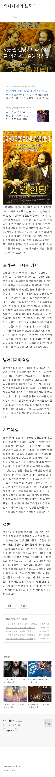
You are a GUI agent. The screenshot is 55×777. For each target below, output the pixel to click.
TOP (49, 767)
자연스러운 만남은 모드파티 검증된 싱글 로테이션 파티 (18, 112)
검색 (42, 6)
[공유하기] (14, 606)
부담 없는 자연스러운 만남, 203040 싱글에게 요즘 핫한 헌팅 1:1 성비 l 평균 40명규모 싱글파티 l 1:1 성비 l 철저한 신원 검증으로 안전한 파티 (18, 117)
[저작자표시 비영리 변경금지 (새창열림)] (34, 606)
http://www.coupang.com (18, 86)
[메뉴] (49, 6)
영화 (8, 618)
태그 (15, 16)
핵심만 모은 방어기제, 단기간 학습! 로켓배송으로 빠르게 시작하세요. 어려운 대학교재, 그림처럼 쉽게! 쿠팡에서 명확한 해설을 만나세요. (27, 96)
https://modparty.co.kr (17, 107)
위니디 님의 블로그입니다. (13, 725)
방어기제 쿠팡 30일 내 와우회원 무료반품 (26, 90)
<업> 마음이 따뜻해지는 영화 (19, 638)
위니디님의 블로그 (20, 6)
